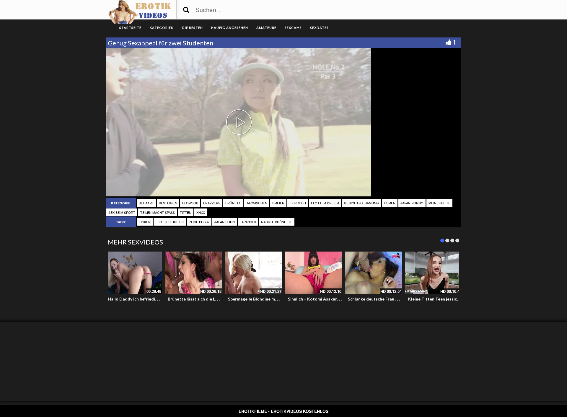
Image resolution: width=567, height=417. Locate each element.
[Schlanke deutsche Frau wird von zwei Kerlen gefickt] (373, 273)
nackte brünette (276, 221)
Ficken (145, 221)
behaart (146, 203)
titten (185, 212)
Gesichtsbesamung (361, 203)
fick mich (297, 203)
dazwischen (256, 203)
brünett (233, 203)
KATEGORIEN (162, 27)
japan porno (411, 203)
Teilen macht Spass (157, 212)
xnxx (200, 212)
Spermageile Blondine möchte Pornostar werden (275, 298)
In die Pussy (199, 221)
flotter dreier (325, 203)
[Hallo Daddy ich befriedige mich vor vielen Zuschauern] (133, 273)
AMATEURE (266, 27)
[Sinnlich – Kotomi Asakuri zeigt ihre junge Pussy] (313, 273)
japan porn (224, 221)
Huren (389, 203)
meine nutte (439, 203)
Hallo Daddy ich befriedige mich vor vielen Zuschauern (160, 298)
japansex (248, 221)
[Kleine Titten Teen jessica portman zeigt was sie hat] (433, 273)
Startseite (130, 27)
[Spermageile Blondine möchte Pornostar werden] (253, 273)
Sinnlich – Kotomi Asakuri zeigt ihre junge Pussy (334, 298)
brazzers (211, 203)
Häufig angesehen (229, 27)
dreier (278, 203)
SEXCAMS (293, 27)
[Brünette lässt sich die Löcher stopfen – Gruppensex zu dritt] (193, 273)
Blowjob (190, 203)
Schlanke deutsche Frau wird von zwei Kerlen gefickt (399, 298)
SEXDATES (319, 27)
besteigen (168, 203)
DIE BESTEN (192, 27)
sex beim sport (121, 212)
